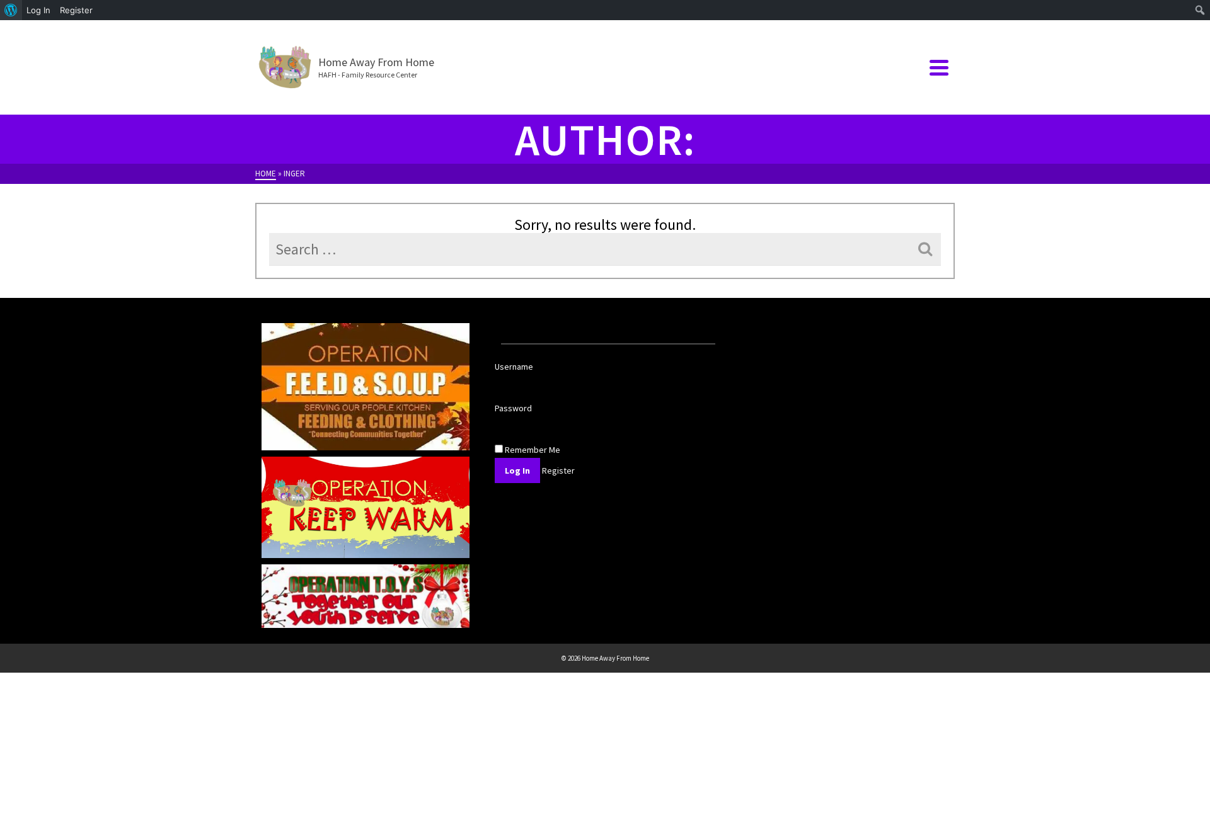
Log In (38, 10)
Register (76, 10)
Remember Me (531, 449)
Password (513, 408)
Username (514, 366)
